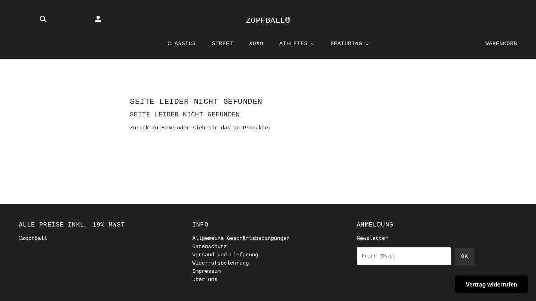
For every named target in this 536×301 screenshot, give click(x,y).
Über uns (204, 279)
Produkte (255, 128)
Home (167, 128)
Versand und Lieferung (225, 255)
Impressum (206, 271)
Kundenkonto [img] (74, 21)
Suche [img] (28, 21)
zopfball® (268, 20)
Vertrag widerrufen (491, 284)
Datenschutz (209, 246)
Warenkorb (501, 43)
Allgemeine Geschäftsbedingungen (241, 238)
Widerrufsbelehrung (220, 263)
